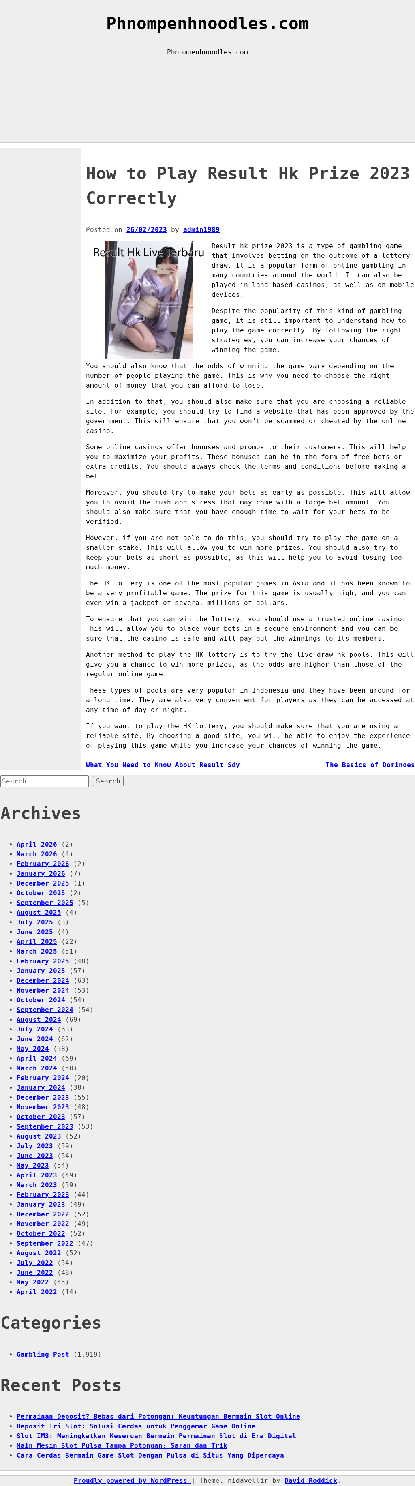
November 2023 (43, 1107)
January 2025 (41, 971)
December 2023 (43, 1097)
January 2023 (41, 1204)
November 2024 (43, 990)
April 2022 (37, 1292)
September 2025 (45, 903)
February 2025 (43, 961)
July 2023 (35, 1146)
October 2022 (41, 1233)
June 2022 (35, 1272)
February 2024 (43, 1078)
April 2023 (37, 1175)
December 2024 (43, 980)
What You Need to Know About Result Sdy (163, 765)
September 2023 (45, 1126)
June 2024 (35, 1039)
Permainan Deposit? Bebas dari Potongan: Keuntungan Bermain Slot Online (158, 1416)
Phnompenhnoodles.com (207, 23)
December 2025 (43, 883)
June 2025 (35, 932)
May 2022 (33, 1282)
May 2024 (33, 1049)
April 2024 (37, 1058)
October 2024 (41, 1000)
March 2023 (37, 1185)
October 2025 (41, 893)
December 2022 (43, 1214)
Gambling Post (43, 1354)
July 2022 (35, 1263)
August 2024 (39, 1019)
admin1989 (201, 230)
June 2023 (35, 1156)
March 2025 (37, 951)
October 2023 (41, 1117)
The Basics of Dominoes (370, 765)
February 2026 (43, 864)
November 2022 (43, 1224)
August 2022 (39, 1253)
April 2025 (37, 942)
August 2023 (39, 1136)
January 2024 (41, 1087)
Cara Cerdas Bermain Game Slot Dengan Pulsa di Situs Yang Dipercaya (150, 1455)
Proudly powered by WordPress (132, 1480)
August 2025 (39, 912)
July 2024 (35, 1029)
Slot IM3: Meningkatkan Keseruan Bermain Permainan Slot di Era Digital (156, 1436)
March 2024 (37, 1068)
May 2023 (33, 1165)
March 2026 (37, 854)
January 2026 (41, 873)
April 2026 (37, 844)
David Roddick (311, 1480)
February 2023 (43, 1195)
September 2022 (45, 1243)
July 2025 (35, 922)
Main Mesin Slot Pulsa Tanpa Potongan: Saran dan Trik (122, 1446)
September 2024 (45, 1010)
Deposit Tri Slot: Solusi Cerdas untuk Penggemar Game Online (136, 1426)
